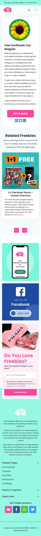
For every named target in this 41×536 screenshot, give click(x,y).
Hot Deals (6, 475)
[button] (24, 230)
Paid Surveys (8, 479)
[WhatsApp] (20, 280)
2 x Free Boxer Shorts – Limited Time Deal (20, 194)
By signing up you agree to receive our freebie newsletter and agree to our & (21, 384)
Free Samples (8, 467)
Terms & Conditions (18, 386)
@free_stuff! (23, 313)
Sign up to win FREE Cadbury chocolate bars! (20, 3)
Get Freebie (20, 113)
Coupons (6, 471)
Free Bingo (7, 483)
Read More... (19, 214)
